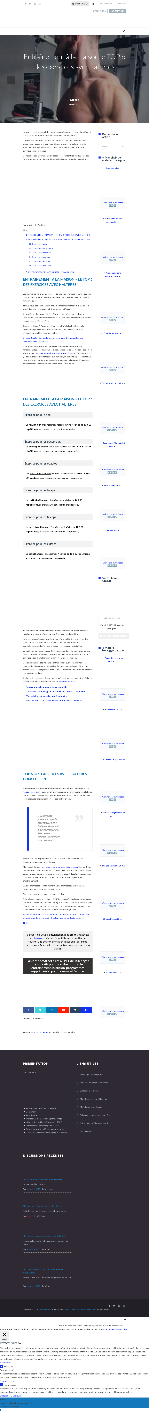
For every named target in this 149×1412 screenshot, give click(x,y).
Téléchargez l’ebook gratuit (91, 1074)
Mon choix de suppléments (91, 1107)
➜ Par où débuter (104, 3)
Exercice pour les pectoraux (42, 248)
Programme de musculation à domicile (46, 686)
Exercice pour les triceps (41, 261)
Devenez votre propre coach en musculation (62, 867)
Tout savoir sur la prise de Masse (94, 1082)
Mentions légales (70, 1309)
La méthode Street (44, 1309)
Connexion (99, 11)
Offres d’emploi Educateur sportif (94, 1123)
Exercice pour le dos (39, 244)
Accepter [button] (109, 1329)
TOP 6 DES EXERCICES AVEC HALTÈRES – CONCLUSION (51, 272)
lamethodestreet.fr (67, 681)
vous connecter (41, 1032)
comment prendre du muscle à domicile (54, 353)
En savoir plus (121, 1329)
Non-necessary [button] (7, 1381)
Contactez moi (86, 1131)
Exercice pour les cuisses (41, 266)
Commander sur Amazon (113, 469)
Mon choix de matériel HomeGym (94, 1099)
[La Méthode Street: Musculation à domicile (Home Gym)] (58, 998)
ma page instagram (31, 792)
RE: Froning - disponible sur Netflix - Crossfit (43, 1206)
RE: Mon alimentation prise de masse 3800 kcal (44, 1236)
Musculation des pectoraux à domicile (46, 695)
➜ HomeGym (120, 3)
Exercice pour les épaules (41, 253)
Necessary (8, 1366)
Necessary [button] (5, 1362)
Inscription (118, 11)
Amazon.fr (40, 938)
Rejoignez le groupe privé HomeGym (95, 1115)
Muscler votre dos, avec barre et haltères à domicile (54, 700)
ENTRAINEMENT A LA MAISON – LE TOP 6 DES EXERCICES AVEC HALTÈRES (59, 235)
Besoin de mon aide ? (89, 1091)
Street (74, 99)
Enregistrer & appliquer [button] (10, 1395)
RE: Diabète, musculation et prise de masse (42, 1179)
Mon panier (81, 4)
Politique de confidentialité (86, 1309)
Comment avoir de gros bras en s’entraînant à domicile (55, 691)
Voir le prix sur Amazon (113, 202)
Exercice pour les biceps (41, 257)
